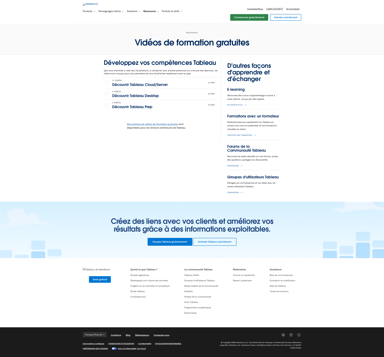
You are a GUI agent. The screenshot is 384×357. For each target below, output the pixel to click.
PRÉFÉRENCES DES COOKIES (95, 348)
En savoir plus (235, 105)
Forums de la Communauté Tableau (246, 148)
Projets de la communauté (197, 296)
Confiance (116, 335)
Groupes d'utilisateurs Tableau (253, 177)
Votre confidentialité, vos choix (132, 348)
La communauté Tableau (198, 269)
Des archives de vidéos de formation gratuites (152, 124)
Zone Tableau (191, 302)
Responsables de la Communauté (201, 286)
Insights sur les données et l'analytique (150, 286)
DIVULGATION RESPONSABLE (168, 343)
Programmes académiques (197, 307)
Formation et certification (282, 280)
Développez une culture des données (149, 280)
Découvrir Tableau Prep (132, 107)
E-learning (236, 89)
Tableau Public (191, 275)
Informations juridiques (93, 343)
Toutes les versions (279, 291)
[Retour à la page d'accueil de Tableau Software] (95, 3)
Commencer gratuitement (249, 17)
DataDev (188, 291)
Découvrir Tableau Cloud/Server (140, 84)
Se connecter (293, 9)
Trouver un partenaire (244, 275)
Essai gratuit (100, 279)
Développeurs (142, 335)
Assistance (276, 269)
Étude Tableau (137, 291)
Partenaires (239, 269)
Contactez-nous (255, 9)
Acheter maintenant (285, 17)
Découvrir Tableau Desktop (135, 95)
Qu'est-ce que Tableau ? (143, 269)
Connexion (233, 166)
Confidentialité (144, 343)
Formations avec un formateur (253, 116)
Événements (190, 313)
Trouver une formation (239, 135)
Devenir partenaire (242, 280)
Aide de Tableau (278, 286)
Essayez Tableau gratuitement (170, 241)
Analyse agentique (139, 275)
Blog (128, 335)
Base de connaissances (281, 275)
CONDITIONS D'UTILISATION (121, 343)
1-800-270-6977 (274, 9)
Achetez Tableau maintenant (214, 241)
